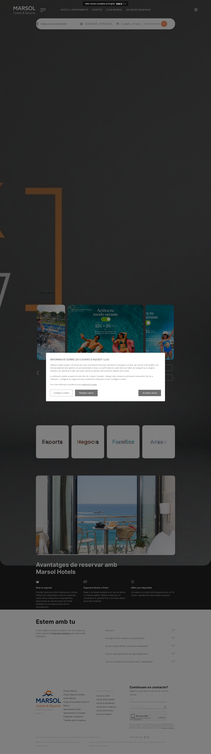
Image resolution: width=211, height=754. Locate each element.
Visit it (119, 3)
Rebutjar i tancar (86, 393)
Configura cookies (61, 393)
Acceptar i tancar (149, 393)
